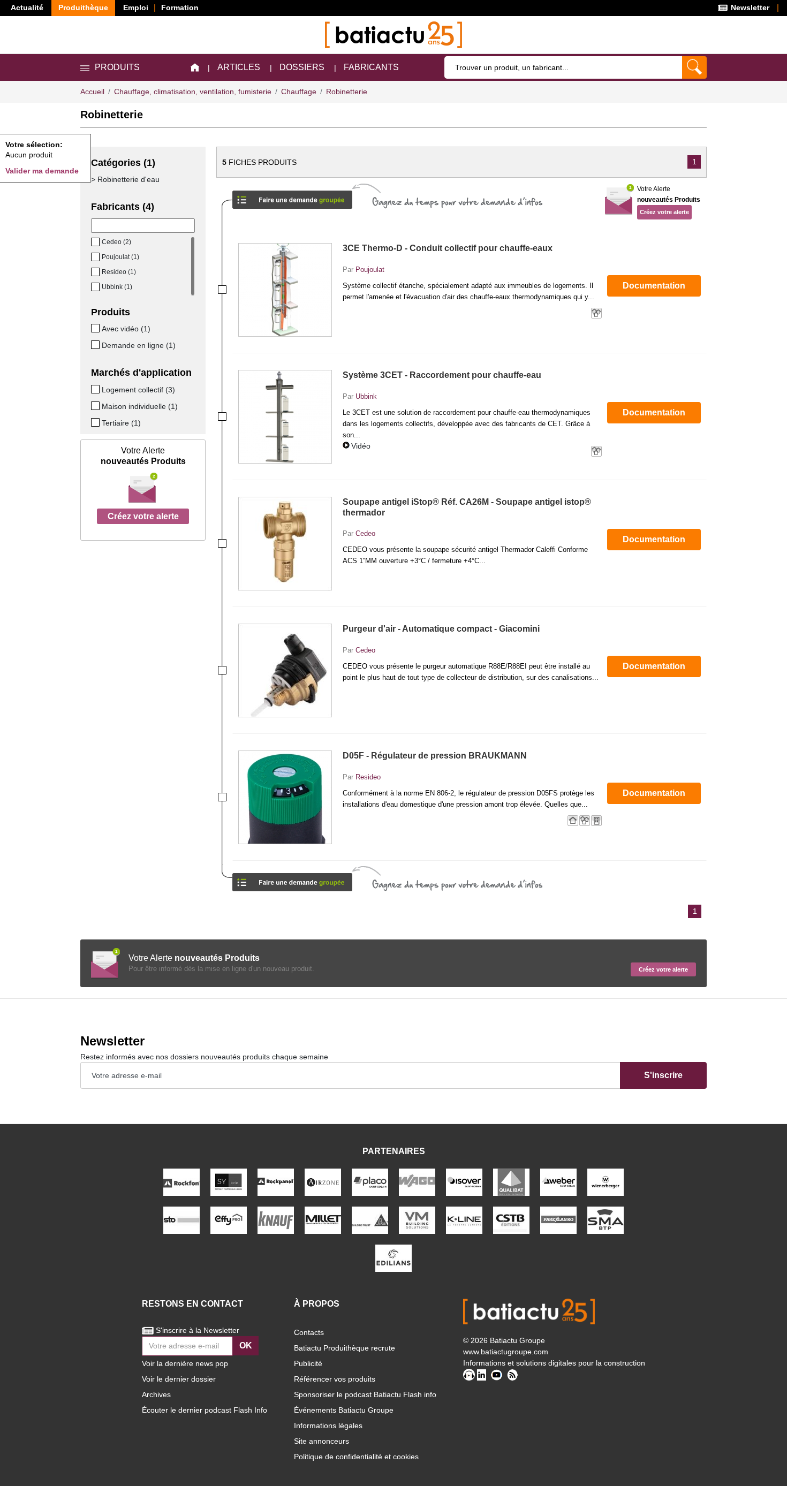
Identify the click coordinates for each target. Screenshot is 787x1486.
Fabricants (371, 67)
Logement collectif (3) (138, 389)
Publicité (308, 1363)
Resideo (368, 777)
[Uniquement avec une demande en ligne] (96, 344)
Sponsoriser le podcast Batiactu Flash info (365, 1394)
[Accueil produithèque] (195, 67)
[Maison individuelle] (96, 405)
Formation (180, 7)
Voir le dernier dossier (179, 1379)
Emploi (135, 7)
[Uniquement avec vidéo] (96, 328)
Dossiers (301, 67)
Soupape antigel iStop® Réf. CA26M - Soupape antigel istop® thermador (467, 507)
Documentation (654, 285)
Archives (156, 1394)
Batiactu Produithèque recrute (344, 1348)
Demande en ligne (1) (139, 345)
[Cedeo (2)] (96, 242)
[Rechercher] (694, 67)
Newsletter (749, 7)
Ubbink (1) (117, 287)
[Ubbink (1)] (96, 287)
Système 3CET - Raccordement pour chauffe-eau (442, 375)
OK (245, 1345)
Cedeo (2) (116, 242)
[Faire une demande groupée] (292, 196)
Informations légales (328, 1425)
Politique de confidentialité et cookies (356, 1456)
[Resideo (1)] (96, 272)
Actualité (27, 7)
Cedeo (365, 533)
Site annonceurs (321, 1441)
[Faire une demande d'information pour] (292, 878)
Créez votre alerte (143, 516)
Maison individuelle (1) (140, 406)
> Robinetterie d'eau (125, 179)
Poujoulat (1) (120, 257)
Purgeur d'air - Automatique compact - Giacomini (441, 628)
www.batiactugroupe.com (505, 1351)
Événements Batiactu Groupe (344, 1410)
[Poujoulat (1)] (96, 257)
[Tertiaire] (96, 422)
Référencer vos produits (334, 1379)
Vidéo (360, 446)
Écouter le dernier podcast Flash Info (204, 1410)
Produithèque (83, 7)
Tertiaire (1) (121, 423)
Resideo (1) (119, 272)
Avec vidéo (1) (126, 328)
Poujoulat (369, 270)
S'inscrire (663, 1075)
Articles (238, 67)
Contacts (309, 1332)
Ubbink (366, 396)
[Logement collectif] (96, 389)
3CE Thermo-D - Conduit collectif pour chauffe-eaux (448, 248)
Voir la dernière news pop (185, 1363)
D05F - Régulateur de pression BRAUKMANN (435, 755)
